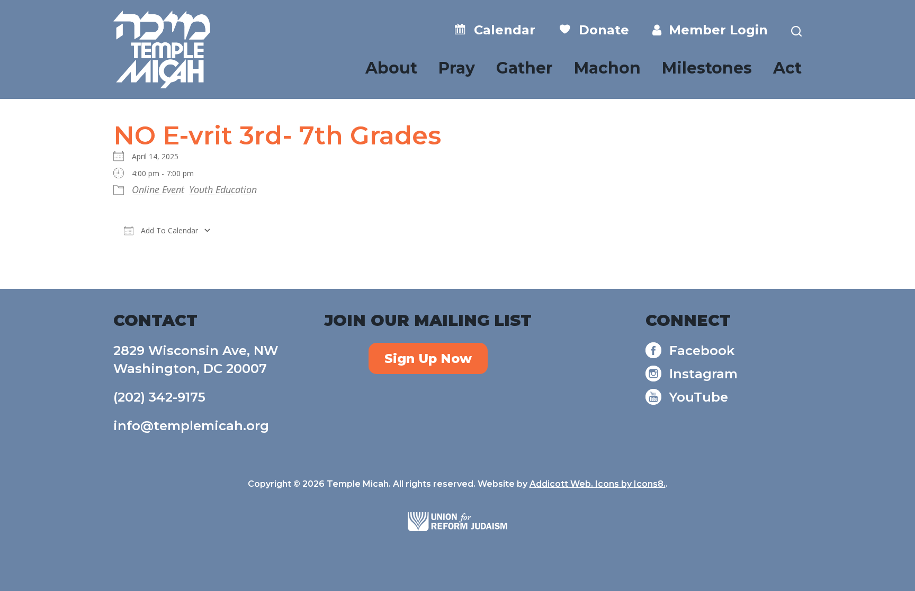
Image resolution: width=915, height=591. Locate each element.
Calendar (501, 30)
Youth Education (223, 189)
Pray (456, 68)
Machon (607, 68)
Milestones (707, 68)
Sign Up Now (428, 358)
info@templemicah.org (191, 425)
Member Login (714, 30)
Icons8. (650, 484)
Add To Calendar (168, 230)
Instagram (703, 373)
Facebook (701, 350)
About (391, 68)
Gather (524, 68)
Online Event (158, 189)
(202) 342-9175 (159, 397)
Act (787, 68)
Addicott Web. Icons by (582, 484)
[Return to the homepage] (161, 49)
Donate (600, 30)
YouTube (698, 397)
